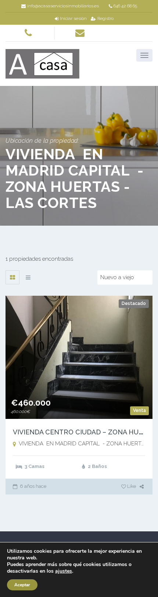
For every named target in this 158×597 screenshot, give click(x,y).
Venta (139, 410)
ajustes (63, 571)
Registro (105, 18)
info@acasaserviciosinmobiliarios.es (63, 5)
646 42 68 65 (125, 5)
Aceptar (22, 585)
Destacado (134, 303)
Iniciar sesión (73, 18)
